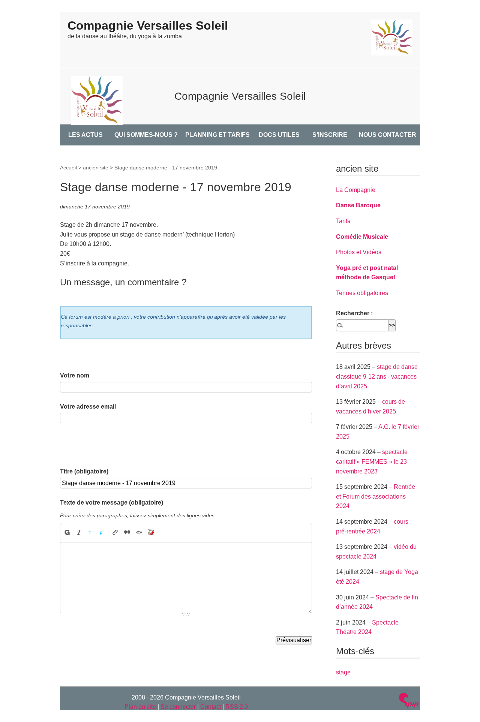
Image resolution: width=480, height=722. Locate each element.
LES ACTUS (85, 135)
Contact (210, 707)
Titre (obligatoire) (84, 471)
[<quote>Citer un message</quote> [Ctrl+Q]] (127, 532)
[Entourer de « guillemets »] (139, 532)
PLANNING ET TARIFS (217, 135)
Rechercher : (354, 313)
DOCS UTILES (279, 135)
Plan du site (140, 707)
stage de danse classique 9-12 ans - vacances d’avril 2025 (377, 376)
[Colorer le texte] (91, 532)
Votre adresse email (88, 406)
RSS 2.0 (236, 707)
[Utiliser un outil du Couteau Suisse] (151, 532)
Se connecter (178, 707)
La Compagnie (355, 190)
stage (343, 672)
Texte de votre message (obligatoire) (111, 502)
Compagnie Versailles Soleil (148, 25)
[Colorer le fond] (103, 532)
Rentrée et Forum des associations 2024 (375, 496)
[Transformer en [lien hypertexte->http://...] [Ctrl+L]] (115, 532)
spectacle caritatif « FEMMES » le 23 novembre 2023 (372, 461)
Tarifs (343, 221)
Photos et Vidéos (358, 252)
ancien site (95, 168)
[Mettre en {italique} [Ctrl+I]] (79, 532)
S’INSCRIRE (329, 135)
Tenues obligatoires (362, 293)
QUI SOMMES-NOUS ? (146, 135)
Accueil (68, 168)
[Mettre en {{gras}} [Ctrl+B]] (66, 532)
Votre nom (74, 375)
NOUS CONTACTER (387, 135)
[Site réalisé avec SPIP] (409, 701)
